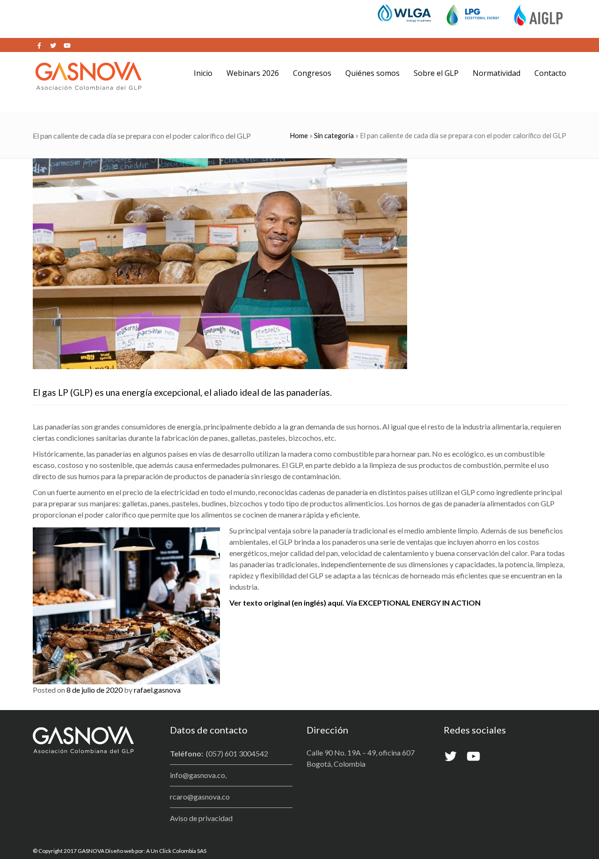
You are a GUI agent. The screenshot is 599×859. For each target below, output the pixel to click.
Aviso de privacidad (201, 818)
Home (299, 135)
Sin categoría (334, 135)
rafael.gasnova (157, 689)
